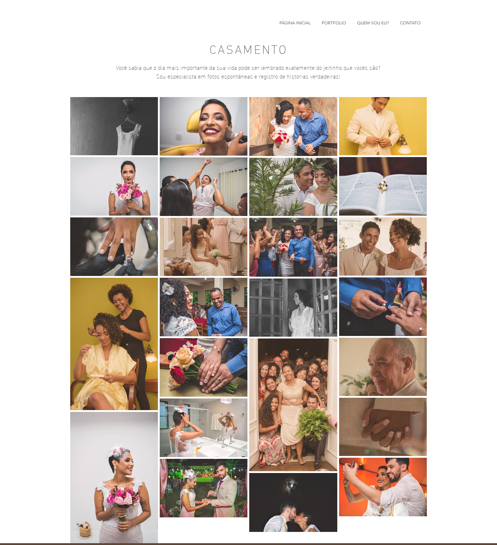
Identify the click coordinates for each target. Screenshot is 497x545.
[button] (333, 23)
